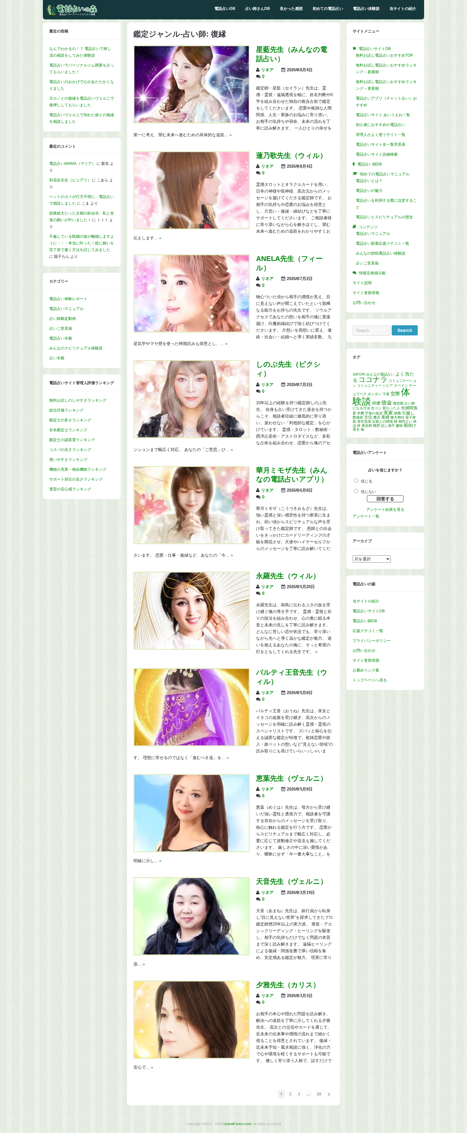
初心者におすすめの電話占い (380, 125)
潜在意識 (364, 421)
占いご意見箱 (60, 328)
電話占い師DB (365, 621)
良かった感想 (291, 8)
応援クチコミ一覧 (368, 631)
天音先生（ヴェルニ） (291, 881)
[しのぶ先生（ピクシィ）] (191, 436)
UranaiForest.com (237, 1124)
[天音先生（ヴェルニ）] (191, 953)
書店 (376, 417)
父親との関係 (382, 421)
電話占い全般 (60, 338)
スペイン (401, 385)
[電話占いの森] (72, 14)
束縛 (385, 417)
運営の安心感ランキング (70, 489)
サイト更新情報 (366, 293)
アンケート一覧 (366, 516)
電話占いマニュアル (66, 308)
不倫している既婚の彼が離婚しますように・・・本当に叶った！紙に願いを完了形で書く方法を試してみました (81, 243)
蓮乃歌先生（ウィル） (291, 155)
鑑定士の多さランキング (70, 420)
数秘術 (358, 417)
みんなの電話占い (380, 374)
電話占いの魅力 (369, 190)
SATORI (359, 374)
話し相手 (388, 425)
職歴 (376, 425)
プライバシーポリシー (372, 640)
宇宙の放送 (373, 413)
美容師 (367, 425)
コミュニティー (369, 385)
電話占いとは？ (369, 181)
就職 (397, 413)
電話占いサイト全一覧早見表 (380, 144)
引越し (408, 413)
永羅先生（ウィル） (288, 576)
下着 (385, 394)
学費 (360, 413)
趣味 (399, 425)
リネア (267, 70)
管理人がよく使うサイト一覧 (380, 134)
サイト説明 (362, 283)
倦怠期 (398, 403)
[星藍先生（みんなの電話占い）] (191, 121)
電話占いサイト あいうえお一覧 (383, 115)
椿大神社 (397, 417)
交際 (395, 393)
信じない (368, 491)
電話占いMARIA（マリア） (72, 163)
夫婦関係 (409, 407)
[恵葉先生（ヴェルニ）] (191, 850)
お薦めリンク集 (366, 670)
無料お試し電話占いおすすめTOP (384, 55)
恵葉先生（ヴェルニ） (291, 778)
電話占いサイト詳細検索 (377, 154)
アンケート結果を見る (385, 509)
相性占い (405, 421)
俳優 (376, 403)
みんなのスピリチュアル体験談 (76, 348)
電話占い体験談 (366, 8)
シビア (387, 385)
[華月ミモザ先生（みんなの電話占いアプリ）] (191, 542)
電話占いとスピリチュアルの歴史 (384, 217)
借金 (386, 403)
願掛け (410, 425)
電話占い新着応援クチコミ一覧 (382, 243)
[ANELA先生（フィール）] (191, 330)
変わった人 (391, 408)
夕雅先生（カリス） (288, 985)
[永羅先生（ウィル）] (191, 647)
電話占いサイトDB (369, 611)
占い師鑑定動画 (62, 318)
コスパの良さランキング (70, 449)
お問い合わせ (364, 302)
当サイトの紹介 (402, 8)
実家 (388, 412)
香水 (356, 429)
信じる (366, 481)
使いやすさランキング (68, 459)
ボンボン (375, 394)
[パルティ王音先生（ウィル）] (191, 744)
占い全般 (56, 358)
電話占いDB (224, 8)
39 (319, 1094)
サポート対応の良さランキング (76, 479)
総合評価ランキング (66, 410)
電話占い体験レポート (68, 299)
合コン (376, 408)
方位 (368, 417)
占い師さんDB (257, 8)
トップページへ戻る (370, 680)
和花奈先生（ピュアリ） (70, 180)
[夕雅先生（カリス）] (191, 1056)
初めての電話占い (328, 8)
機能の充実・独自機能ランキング (77, 469)
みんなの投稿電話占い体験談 (380, 253)
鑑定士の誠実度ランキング (72, 440)
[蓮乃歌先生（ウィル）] (191, 227)
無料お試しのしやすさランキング (77, 400)
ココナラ (373, 380)
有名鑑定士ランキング (68, 430)
